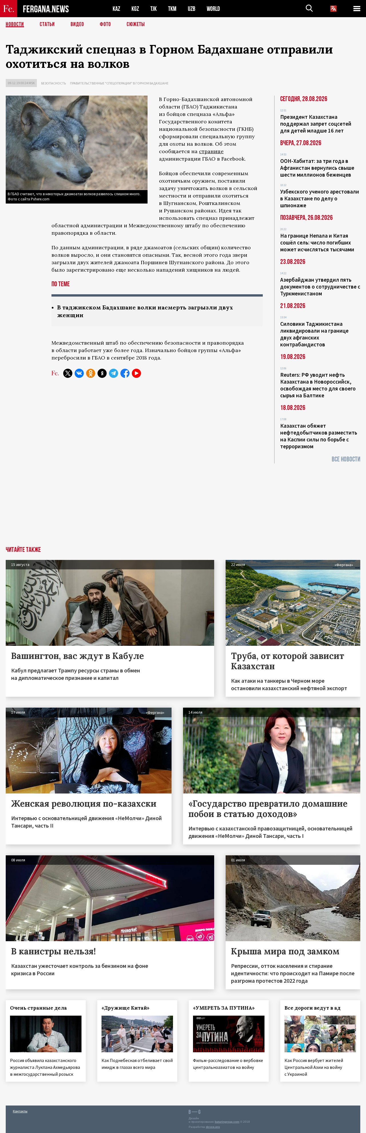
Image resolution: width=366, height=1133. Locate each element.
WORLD (213, 8)
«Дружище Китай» (126, 1008)
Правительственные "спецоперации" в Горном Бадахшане (119, 83)
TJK (153, 8)
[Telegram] (113, 373)
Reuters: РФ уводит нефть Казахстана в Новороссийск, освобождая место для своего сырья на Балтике (318, 385)
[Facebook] (125, 373)
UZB (191, 8)
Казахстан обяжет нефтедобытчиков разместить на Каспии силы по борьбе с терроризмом (318, 436)
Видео (77, 24)
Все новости (346, 459)
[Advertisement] (183, 503)
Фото (105, 24)
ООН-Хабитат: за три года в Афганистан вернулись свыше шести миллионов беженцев (317, 167)
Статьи (47, 24)
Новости (15, 24)
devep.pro (213, 1126)
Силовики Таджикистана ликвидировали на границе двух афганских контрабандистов (314, 334)
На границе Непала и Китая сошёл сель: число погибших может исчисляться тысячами (317, 242)
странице (211, 151)
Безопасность (53, 83)
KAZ (116, 8)
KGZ (135, 8)
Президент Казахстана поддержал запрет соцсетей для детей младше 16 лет (315, 123)
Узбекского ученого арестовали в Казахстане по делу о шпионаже (319, 198)
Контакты (20, 1111)
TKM (172, 8)
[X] (67, 373)
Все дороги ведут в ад (313, 1008)
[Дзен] (102, 373)
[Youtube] (136, 373)
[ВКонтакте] (79, 373)
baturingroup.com (227, 1121)
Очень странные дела (38, 1008)
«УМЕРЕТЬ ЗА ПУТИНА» (224, 1008)
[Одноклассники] (90, 373)
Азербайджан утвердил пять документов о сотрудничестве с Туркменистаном (320, 286)
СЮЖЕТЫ (136, 24)
